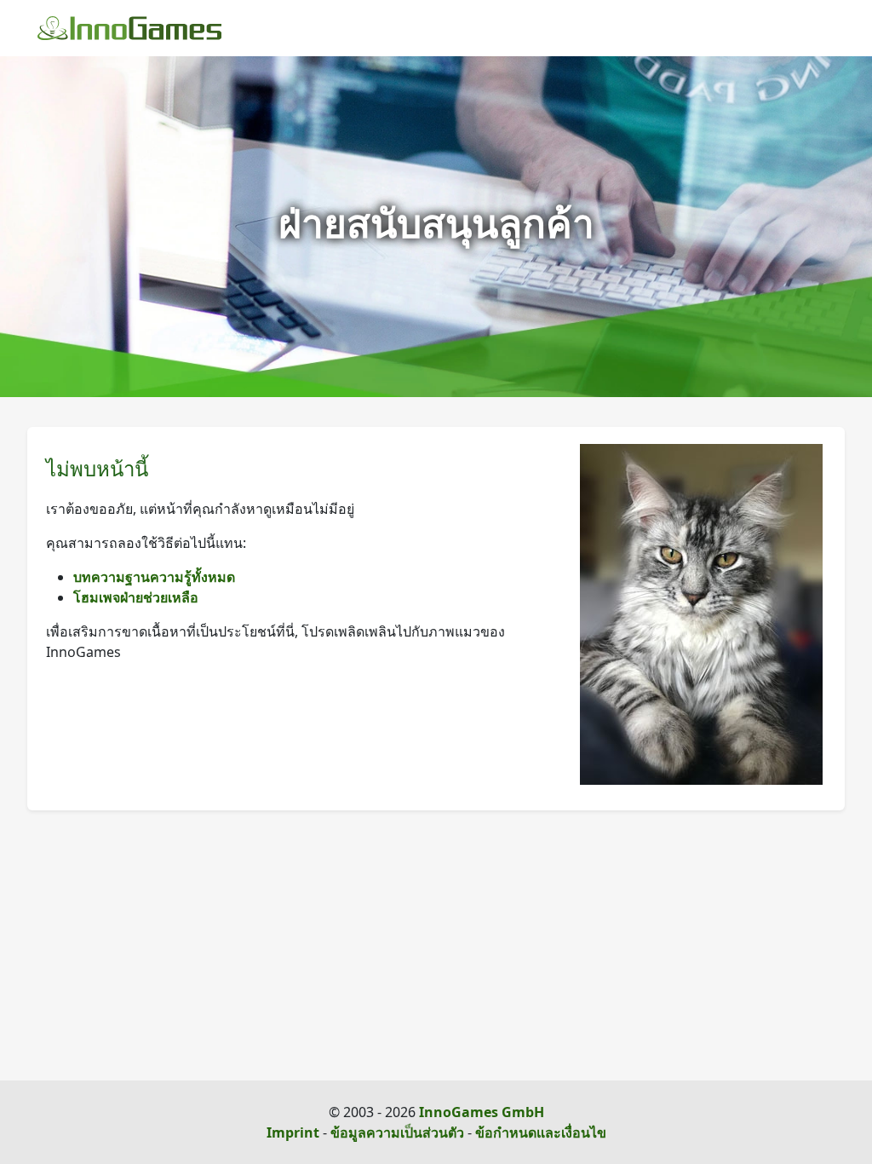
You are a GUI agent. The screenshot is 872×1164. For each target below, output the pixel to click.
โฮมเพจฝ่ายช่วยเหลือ (135, 597)
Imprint (293, 1132)
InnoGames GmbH (481, 1112)
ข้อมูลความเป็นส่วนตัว (397, 1132)
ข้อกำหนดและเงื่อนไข (540, 1132)
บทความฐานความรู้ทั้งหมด (154, 577)
